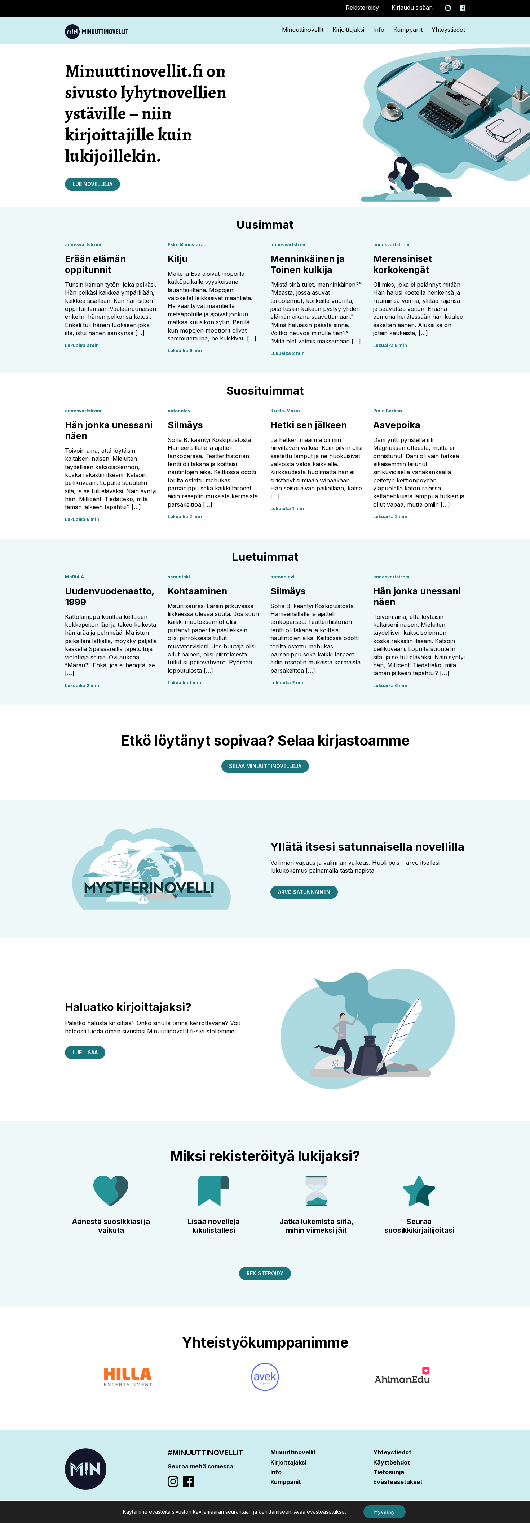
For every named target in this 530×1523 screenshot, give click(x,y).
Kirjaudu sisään (412, 7)
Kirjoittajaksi (348, 29)
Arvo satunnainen (304, 892)
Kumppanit (408, 29)
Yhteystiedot (448, 29)
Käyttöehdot (391, 1462)
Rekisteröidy (362, 7)
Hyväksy (384, 1512)
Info (378, 29)
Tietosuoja (388, 1472)
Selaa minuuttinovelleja (265, 766)
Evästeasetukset (398, 1481)
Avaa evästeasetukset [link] (320, 1512)
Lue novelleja (92, 184)
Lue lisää (85, 1052)
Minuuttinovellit (302, 29)
